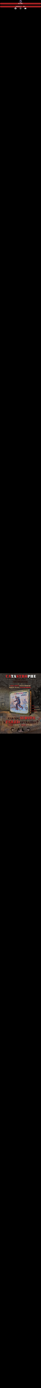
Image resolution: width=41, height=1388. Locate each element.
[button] (16, 8)
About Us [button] (21, 6)
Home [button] (20, 3)
